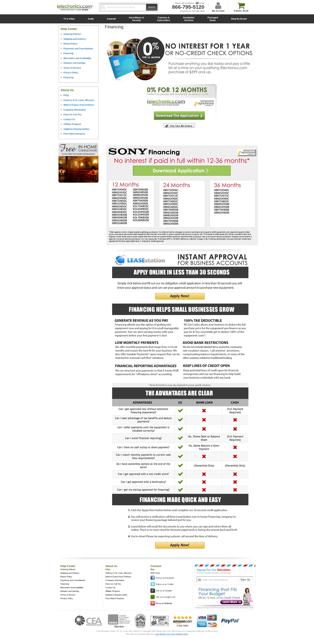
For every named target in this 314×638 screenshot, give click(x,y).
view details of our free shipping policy (171, 634)
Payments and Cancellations (78, 48)
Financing (68, 53)
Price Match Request (74, 134)
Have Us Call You (72, 114)
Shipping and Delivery (74, 39)
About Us (67, 90)
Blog (152, 569)
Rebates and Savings (74, 63)
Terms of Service (72, 68)
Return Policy (70, 43)
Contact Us (69, 119)
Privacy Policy (70, 72)
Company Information (74, 110)
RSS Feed (155, 573)
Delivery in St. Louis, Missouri (78, 100)
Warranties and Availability (77, 58)
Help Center (69, 29)
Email (201, 3)
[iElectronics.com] (75, 11)
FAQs (66, 95)
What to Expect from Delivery (78, 105)
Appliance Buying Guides (76, 129)
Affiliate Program (72, 124)
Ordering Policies (72, 34)
